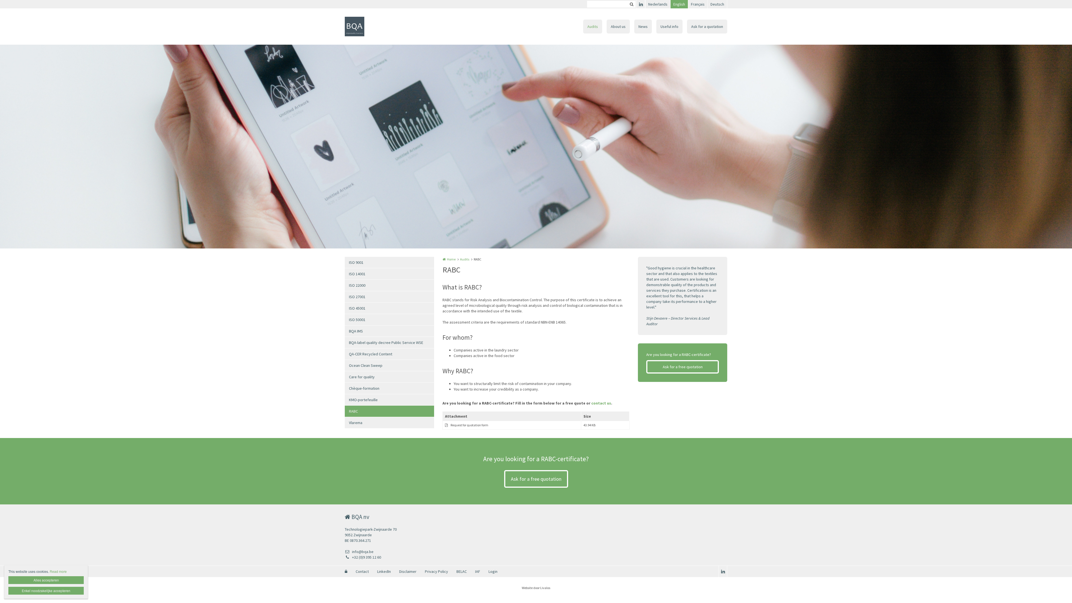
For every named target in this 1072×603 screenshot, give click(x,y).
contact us (601, 403)
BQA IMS (356, 331)
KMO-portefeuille (363, 399)
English (679, 4)
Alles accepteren (46, 580)
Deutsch (717, 4)
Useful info (669, 26)
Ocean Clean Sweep (365, 365)
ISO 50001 (357, 319)
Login (493, 571)
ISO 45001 (357, 308)
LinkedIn (384, 571)
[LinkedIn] (640, 4)
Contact (362, 571)
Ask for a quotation (707, 26)
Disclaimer (408, 571)
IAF (477, 571)
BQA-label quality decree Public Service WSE (386, 342)
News (643, 26)
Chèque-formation (364, 388)
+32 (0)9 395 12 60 (366, 557)
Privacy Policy (436, 571)
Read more (58, 571)
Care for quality (362, 376)
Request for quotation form (469, 425)
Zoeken (631, 4)
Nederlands (657, 4)
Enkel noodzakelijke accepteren (46, 590)
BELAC (461, 571)
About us (618, 26)
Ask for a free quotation (683, 366)
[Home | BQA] (363, 26)
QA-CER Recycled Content (370, 353)
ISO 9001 (356, 262)
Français (698, 4)
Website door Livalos (536, 588)
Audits (592, 26)
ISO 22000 (357, 285)
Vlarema (355, 422)
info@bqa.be (363, 551)
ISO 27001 (357, 296)
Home (451, 259)
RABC (353, 411)
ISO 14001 (357, 273)
